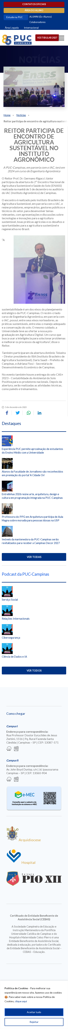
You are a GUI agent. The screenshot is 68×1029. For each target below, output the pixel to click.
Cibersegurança (11, 637)
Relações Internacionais (16, 618)
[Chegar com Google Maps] (16, 749)
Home (7, 115)
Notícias (21, 115)
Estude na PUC (14, 17)
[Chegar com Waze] (8, 749)
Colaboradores (37, 22)
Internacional (31, 27)
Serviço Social (10, 599)
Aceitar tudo (34, 1012)
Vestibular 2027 (47, 37)
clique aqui (21, 1001)
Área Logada (12, 27)
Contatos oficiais (34, 4)
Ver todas (34, 556)
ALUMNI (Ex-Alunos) (40, 16)
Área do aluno (34, 10)
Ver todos (34, 670)
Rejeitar (34, 1021)
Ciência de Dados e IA (14, 656)
